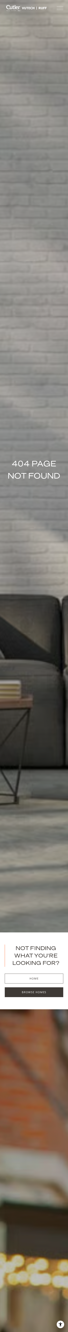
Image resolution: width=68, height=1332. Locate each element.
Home (34, 978)
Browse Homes (34, 992)
